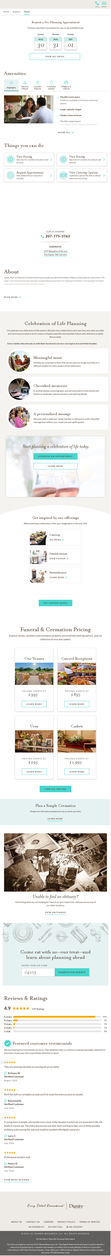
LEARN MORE (55, 819)
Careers (49, 1222)
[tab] (11, 85)
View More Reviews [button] (16, 1180)
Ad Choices (76, 1227)
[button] (103, 4)
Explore (16, 11)
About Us (16, 1222)
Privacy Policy (66, 1222)
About (27, 11)
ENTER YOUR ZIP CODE (35, 965)
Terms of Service (89, 1222)
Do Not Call (55, 1227)
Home (6, 11)
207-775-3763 (57, 236)
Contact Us (33, 1222)
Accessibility (36, 1227)
